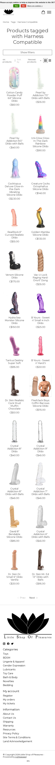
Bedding (8, 685)
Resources (9, 729)
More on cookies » (35, 6)
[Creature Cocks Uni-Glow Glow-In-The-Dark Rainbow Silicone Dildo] (40, 123)
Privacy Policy (11, 733)
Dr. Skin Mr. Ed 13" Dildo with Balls (40, 577)
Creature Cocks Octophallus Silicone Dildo (40, 186)
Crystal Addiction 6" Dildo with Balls (41, 534)
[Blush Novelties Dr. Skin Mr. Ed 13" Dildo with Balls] (40, 559)
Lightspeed (20, 757)
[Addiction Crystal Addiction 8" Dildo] (14, 431)
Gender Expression (14, 665)
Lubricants (9, 669)
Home (6, 22)
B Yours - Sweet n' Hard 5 (40, 362)
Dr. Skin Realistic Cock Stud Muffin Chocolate (14, 404)
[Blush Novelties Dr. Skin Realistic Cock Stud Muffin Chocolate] (14, 385)
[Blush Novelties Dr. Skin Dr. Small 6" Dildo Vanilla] (14, 559)
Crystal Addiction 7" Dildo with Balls (41, 491)
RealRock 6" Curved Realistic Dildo (14, 235)
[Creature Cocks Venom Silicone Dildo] (14, 260)
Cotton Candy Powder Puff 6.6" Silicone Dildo (14, 96)
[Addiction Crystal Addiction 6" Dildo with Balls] (40, 516)
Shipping (8, 721)
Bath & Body (10, 677)
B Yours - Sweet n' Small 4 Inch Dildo (40, 320)
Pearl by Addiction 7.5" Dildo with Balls (41, 95)
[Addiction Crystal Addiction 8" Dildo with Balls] (14, 474)
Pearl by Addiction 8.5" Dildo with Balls (14, 141)
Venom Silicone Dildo (14, 276)
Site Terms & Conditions (16, 737)
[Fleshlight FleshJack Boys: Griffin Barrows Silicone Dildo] (40, 385)
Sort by (19, 60)
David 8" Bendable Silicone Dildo (14, 534)
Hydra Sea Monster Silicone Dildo (14, 320)
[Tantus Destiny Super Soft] (14, 345)
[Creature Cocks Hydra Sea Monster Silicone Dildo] (14, 303)
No (23, 6)
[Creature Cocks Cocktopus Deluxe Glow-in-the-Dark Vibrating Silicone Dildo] (14, 169)
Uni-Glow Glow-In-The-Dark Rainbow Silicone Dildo (40, 142)
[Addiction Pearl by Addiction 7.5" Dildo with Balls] (40, 77)
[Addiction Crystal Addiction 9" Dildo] (40, 431)
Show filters (27, 52)
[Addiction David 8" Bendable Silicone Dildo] (14, 516)
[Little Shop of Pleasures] (8, 12)
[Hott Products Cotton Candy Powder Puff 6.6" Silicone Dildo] (14, 77)
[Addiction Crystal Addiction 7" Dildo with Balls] (40, 474)
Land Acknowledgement (17, 741)
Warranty (8, 725)
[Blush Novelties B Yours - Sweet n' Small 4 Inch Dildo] (40, 303)
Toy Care (8, 673)
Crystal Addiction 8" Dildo (14, 449)
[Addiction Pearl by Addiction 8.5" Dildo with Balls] (14, 123)
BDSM (6, 657)
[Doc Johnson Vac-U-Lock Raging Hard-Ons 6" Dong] (40, 260)
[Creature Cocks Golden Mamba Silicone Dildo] (40, 217)
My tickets (9, 703)
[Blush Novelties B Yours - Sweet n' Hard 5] (40, 345)
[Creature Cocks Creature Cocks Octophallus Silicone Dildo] (40, 169)
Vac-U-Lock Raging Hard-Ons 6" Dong (40, 277)
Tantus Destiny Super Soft (14, 362)
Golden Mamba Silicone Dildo (40, 233)
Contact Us (9, 717)
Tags (13, 22)
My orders (9, 699)
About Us (8, 713)
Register (8, 695)
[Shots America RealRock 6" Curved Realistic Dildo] (14, 217)
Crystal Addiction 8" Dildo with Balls (14, 491)
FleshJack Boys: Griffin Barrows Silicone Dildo (40, 403)
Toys (5, 653)
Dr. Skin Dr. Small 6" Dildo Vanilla (14, 577)
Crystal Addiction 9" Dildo (40, 449)
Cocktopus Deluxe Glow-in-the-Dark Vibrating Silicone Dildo (14, 189)
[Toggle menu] (49, 12)
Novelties (8, 681)
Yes (16, 6)
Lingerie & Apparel (13, 661)
